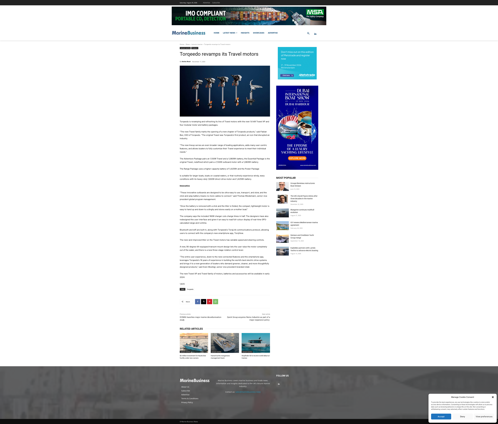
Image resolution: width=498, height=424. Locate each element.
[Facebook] (197, 301)
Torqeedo (190, 289)
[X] (203, 301)
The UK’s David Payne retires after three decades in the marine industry (303, 198)
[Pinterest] (209, 301)
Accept (441, 416)
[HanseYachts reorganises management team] (225, 343)
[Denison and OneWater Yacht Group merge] (282, 238)
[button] (493, 397)
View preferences (484, 416)
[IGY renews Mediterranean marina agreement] (282, 225)
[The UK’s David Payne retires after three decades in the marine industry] (282, 199)
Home (182, 44)
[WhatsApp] (215, 301)
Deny (462, 416)
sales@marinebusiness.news (248, 392)
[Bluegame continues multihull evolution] (282, 213)
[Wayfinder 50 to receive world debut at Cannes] (256, 343)
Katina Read (186, 61)
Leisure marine (197, 44)
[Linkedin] (315, 34)
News (188, 44)
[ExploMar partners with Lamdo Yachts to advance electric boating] (282, 251)
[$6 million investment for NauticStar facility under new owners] (194, 343)
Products (195, 48)
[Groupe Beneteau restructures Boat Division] (282, 186)
